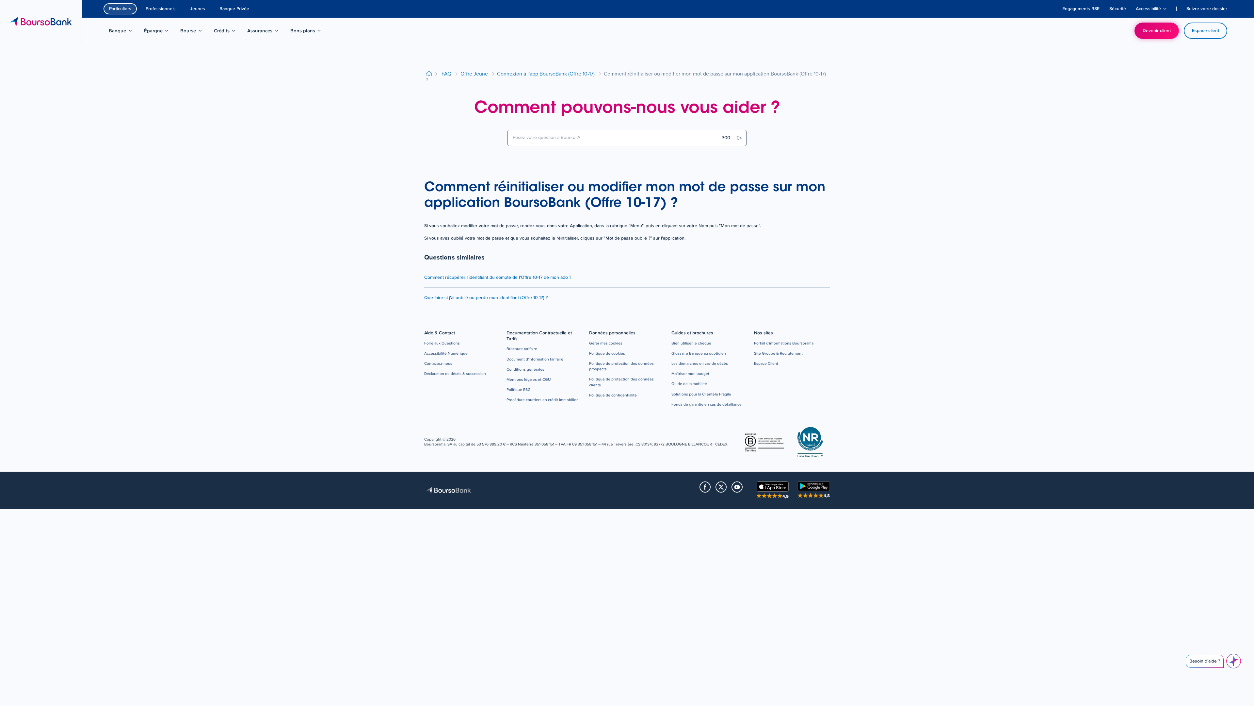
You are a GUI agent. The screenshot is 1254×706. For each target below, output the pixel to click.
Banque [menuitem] (123, 32)
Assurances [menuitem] (263, 32)
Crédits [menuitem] (228, 32)
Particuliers (120, 9)
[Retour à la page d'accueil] (429, 74)
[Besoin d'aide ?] (1233, 661)
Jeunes (197, 9)
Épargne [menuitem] (160, 32)
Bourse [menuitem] (194, 32)
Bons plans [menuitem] (306, 32)
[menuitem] (1081, 9)
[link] (442, 343)
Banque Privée (234, 9)
